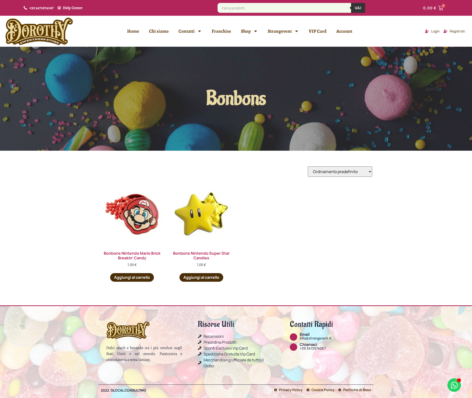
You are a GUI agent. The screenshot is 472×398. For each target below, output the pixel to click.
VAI (358, 8)
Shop (246, 31)
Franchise (221, 31)
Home (133, 31)
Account (344, 31)
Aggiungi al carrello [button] (132, 277)
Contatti (186, 31)
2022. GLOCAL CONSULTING (123, 390)
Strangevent (280, 31)
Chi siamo (159, 31)
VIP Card (317, 31)
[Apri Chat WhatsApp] (454, 385)
